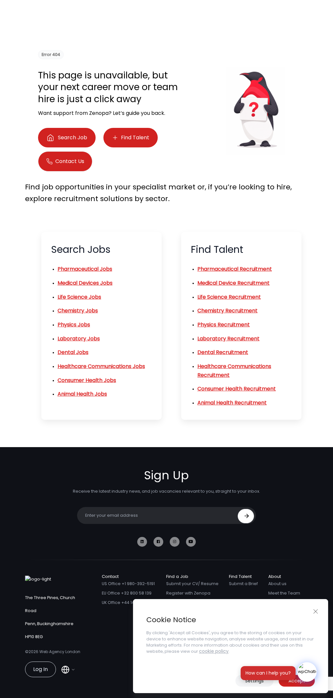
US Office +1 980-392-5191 (128, 583)
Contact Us (69, 161)
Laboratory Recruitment (228, 338)
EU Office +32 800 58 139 (127, 593)
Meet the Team (284, 593)
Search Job (72, 137)
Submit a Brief (243, 583)
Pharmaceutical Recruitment (234, 269)
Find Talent (135, 137)
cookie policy (214, 651)
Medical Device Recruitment (233, 283)
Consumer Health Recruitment (236, 388)
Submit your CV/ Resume (192, 583)
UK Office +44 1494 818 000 (129, 602)
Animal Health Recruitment (232, 402)
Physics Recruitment (223, 324)
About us (277, 583)
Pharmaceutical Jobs (85, 269)
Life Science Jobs (79, 297)
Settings (254, 680)
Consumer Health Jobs (87, 380)
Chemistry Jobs (78, 310)
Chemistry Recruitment (227, 310)
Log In (40, 669)
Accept (296, 680)
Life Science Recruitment (229, 297)
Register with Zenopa (188, 593)
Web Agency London (59, 651)
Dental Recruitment (222, 352)
